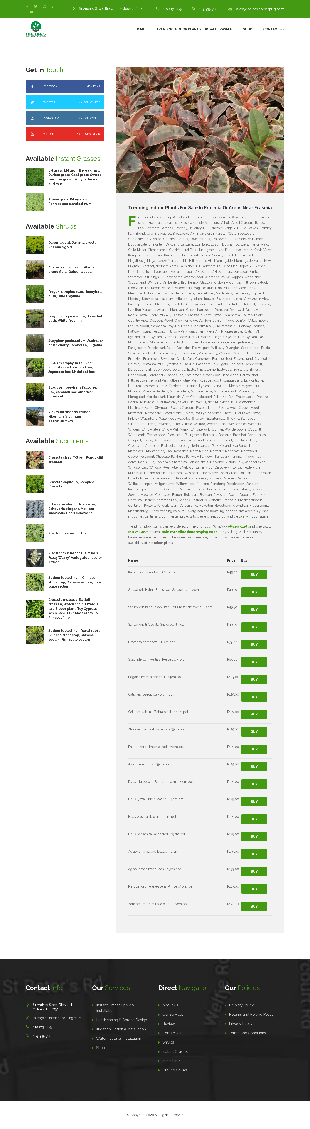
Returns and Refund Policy (251, 1014)
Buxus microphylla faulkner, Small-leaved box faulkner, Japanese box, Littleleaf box (71, 367)
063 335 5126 (208, 9)
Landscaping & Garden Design (121, 1020)
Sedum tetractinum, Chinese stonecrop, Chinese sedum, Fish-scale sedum (74, 582)
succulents (171, 1061)
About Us (170, 1005)
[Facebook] (27, 6)
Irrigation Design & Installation (121, 1029)
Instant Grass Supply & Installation (115, 1008)
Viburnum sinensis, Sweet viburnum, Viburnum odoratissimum (69, 416)
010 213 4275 (172, 9)
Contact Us (273, 29)
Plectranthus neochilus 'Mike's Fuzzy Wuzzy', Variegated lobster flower (75, 557)
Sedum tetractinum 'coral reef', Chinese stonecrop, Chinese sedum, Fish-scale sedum (74, 635)
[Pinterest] (53, 6)
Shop (247, 29)
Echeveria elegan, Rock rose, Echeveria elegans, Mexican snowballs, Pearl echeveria (72, 508)
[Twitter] (35, 6)
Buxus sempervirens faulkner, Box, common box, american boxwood (72, 392)
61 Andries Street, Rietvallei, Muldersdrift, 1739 (112, 8)
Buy (254, 575)
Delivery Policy (241, 1005)
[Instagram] (44, 6)
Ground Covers (175, 1070)
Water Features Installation (118, 1038)
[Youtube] (31, 11)
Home (140, 29)
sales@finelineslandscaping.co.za (259, 9)
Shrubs (168, 1042)
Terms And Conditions (247, 1033)
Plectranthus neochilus (67, 533)
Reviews (169, 1024)
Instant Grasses (175, 1051)
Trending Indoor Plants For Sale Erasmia (194, 29)
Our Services (173, 1014)
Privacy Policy (240, 1024)
